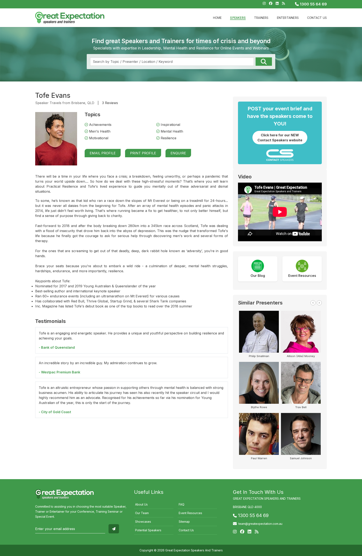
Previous (312, 302)
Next (319, 302)
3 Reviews (110, 103)
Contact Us (317, 17)
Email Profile (103, 153)
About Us (141, 504)
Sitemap (184, 521)
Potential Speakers (148, 530)
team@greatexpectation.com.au (260, 523)
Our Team (142, 513)
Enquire (178, 153)
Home (217, 17)
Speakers (238, 17)
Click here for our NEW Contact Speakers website (279, 137)
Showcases (143, 521)
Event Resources (190, 513)
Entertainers (288, 17)
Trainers (261, 17)
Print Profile (143, 153)
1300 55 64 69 (313, 4)
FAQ (181, 504)
